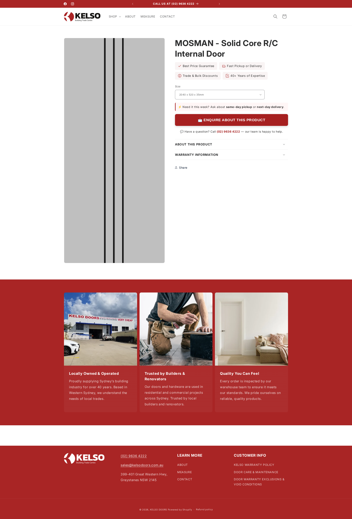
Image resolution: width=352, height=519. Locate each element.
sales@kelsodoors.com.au (142, 465)
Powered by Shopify (180, 509)
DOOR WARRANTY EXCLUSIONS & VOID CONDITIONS (259, 481)
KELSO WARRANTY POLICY (254, 465)
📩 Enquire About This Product (231, 120)
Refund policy (204, 509)
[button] (114, 16)
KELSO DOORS (158, 509)
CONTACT (184, 479)
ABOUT (182, 465)
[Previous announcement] (132, 4)
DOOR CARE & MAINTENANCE (256, 472)
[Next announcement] (219, 4)
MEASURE (184, 472)
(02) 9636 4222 (228, 131)
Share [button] (183, 167)
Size (178, 86)
